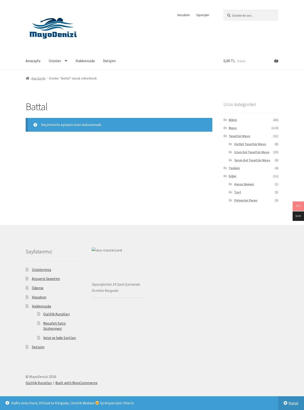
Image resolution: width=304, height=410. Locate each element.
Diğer (232, 176)
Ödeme (37, 287)
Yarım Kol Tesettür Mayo (252, 160)
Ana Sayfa (38, 78)
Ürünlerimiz (41, 269)
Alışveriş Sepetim (46, 278)
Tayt (237, 192)
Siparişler (202, 15)
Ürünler (55, 60)
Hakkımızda (85, 60)
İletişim (109, 60)
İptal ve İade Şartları (59, 337)
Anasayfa (33, 60)
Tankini (234, 168)
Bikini (233, 120)
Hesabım (183, 15)
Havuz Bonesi (244, 184)
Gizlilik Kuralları (56, 314)
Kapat (294, 403)
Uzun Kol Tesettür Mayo (251, 152)
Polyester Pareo (245, 200)
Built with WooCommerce (76, 382)
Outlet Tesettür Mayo (250, 144)
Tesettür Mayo (239, 136)
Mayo (233, 128)
